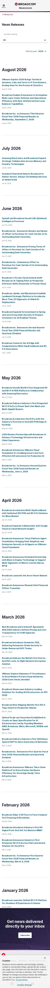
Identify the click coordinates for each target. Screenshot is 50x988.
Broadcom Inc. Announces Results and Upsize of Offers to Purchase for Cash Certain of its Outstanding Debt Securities (24, 234)
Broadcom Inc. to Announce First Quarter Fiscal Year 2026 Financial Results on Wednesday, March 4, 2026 (22, 858)
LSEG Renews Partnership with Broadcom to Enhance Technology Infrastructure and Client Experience (24, 437)
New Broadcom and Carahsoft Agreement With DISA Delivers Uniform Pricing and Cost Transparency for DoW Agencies (24, 630)
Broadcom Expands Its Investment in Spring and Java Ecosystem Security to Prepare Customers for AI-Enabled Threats (23, 315)
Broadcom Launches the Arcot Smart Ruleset (24, 575)
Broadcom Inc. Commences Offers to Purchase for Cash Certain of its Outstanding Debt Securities (24, 265)
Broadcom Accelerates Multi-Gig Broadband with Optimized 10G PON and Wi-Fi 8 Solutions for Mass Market (25, 513)
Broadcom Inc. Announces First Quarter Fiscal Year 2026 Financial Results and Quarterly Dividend (25, 754)
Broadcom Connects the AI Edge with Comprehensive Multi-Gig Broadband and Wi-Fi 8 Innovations (24, 346)
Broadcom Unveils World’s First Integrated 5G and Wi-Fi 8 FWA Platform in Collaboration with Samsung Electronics (24, 390)
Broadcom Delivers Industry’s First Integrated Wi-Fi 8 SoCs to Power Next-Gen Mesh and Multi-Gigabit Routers (25, 406)
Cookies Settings (24, 985)
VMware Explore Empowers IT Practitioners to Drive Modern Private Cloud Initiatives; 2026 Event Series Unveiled (24, 676)
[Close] (45, 958)
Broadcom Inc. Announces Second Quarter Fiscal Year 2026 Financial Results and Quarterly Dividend (23, 330)
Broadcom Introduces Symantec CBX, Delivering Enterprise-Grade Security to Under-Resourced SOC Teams (22, 645)
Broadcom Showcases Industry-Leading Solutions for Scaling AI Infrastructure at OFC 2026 (25, 692)
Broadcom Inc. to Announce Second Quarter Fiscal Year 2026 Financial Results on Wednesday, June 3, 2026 (24, 468)
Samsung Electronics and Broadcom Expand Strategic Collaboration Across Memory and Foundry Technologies (24, 161)
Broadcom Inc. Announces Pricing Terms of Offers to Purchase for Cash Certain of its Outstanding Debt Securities (23, 249)
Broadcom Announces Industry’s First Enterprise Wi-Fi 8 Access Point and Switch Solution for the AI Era (23, 843)
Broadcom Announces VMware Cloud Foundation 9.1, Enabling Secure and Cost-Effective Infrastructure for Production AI (23, 453)
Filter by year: (31, 51)
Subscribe (25, 935)
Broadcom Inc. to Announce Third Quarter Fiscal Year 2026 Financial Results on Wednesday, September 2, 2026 (23, 116)
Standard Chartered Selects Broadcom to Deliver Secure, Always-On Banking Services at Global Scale (24, 177)
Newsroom (25, 8)
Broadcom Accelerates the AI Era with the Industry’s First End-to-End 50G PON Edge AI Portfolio (24, 422)
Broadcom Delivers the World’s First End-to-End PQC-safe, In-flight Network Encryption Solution (24, 661)
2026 (40, 51)
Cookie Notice (21, 980)
